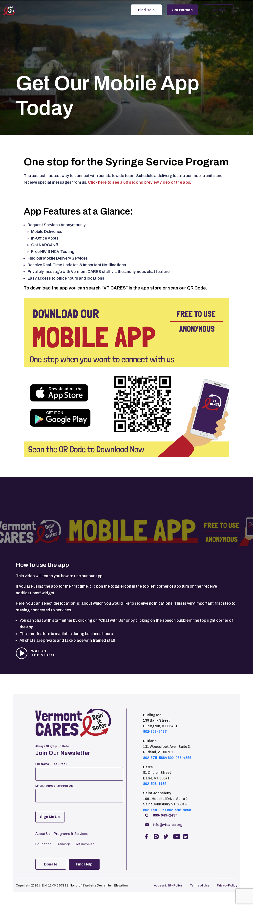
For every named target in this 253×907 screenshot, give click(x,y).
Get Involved (84, 844)
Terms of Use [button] (200, 885)
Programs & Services (71, 834)
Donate (218, 10)
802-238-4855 (179, 758)
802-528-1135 (154, 784)
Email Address (54, 785)
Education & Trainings (53, 844)
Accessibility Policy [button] (168, 885)
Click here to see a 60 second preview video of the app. (140, 182)
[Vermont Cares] (17, 9)
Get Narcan (182, 10)
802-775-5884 (155, 758)
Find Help (146, 10)
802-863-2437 (155, 731)
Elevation (121, 885)
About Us (42, 834)
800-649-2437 (165, 815)
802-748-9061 (154, 810)
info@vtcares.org (167, 825)
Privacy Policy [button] (227, 885)
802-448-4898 (179, 810)
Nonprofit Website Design (88, 885)
